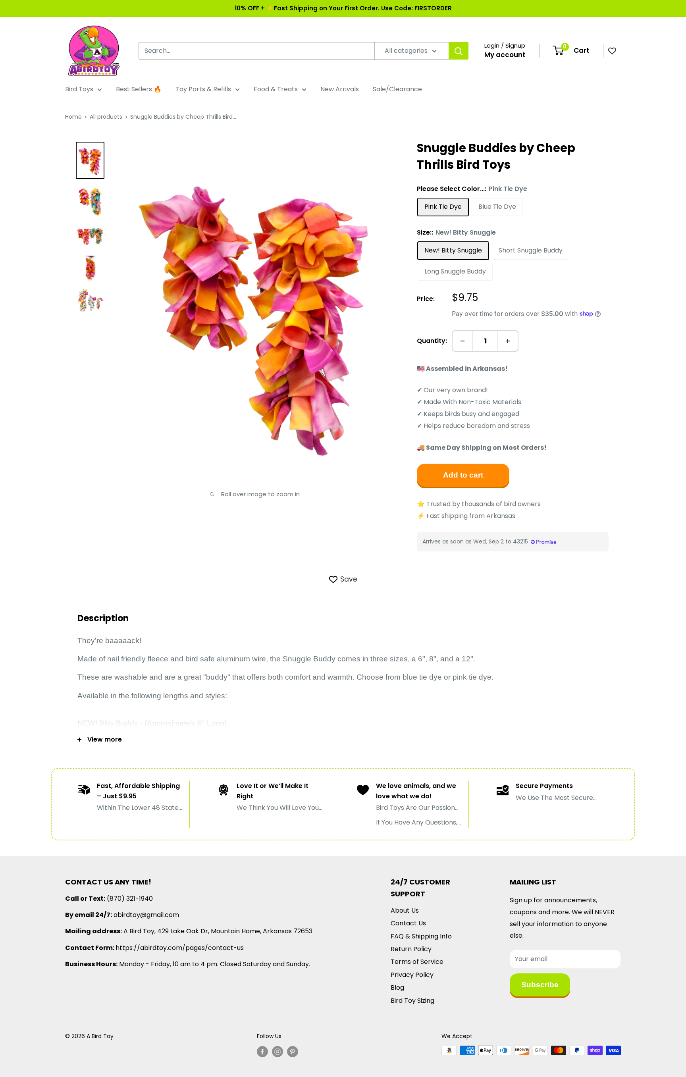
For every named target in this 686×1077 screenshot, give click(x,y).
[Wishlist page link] (612, 51)
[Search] (458, 51)
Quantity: (432, 340)
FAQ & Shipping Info (421, 936)
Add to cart (463, 475)
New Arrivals (339, 89)
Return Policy (411, 949)
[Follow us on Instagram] (277, 1051)
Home (73, 117)
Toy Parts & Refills (203, 89)
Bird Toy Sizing (412, 1000)
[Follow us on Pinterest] (292, 1051)
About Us (405, 910)
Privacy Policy (412, 974)
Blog (397, 987)
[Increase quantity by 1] (508, 341)
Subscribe (540, 985)
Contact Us (408, 923)
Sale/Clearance (397, 89)
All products (106, 117)
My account (505, 55)
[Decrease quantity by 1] (462, 341)
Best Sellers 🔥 (139, 89)
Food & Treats (276, 89)
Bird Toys (79, 89)
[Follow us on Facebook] (262, 1051)
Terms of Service (417, 961)
